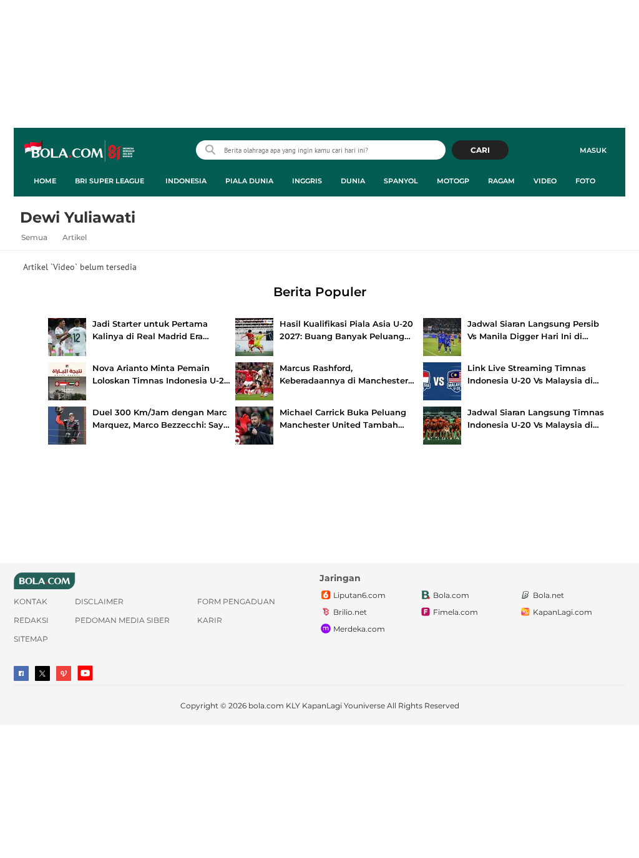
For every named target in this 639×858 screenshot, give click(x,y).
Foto (585, 180)
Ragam (501, 180)
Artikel (74, 237)
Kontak (30, 601)
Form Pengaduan (236, 601)
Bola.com (451, 595)
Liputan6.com (359, 595)
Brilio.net (350, 612)
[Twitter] (42, 673)
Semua (34, 237)
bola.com (266, 705)
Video (545, 180)
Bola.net (548, 595)
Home (45, 180)
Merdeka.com (359, 629)
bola (80, 151)
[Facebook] (21, 673)
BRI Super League (109, 180)
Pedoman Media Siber (122, 620)
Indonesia (186, 180)
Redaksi (31, 620)
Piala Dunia (249, 180)
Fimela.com (455, 612)
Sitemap (31, 639)
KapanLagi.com (562, 612)
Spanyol (401, 180)
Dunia (353, 180)
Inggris (307, 180)
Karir (209, 620)
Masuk (593, 150)
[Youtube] (85, 673)
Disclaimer (99, 601)
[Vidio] (63, 673)
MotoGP (453, 180)
